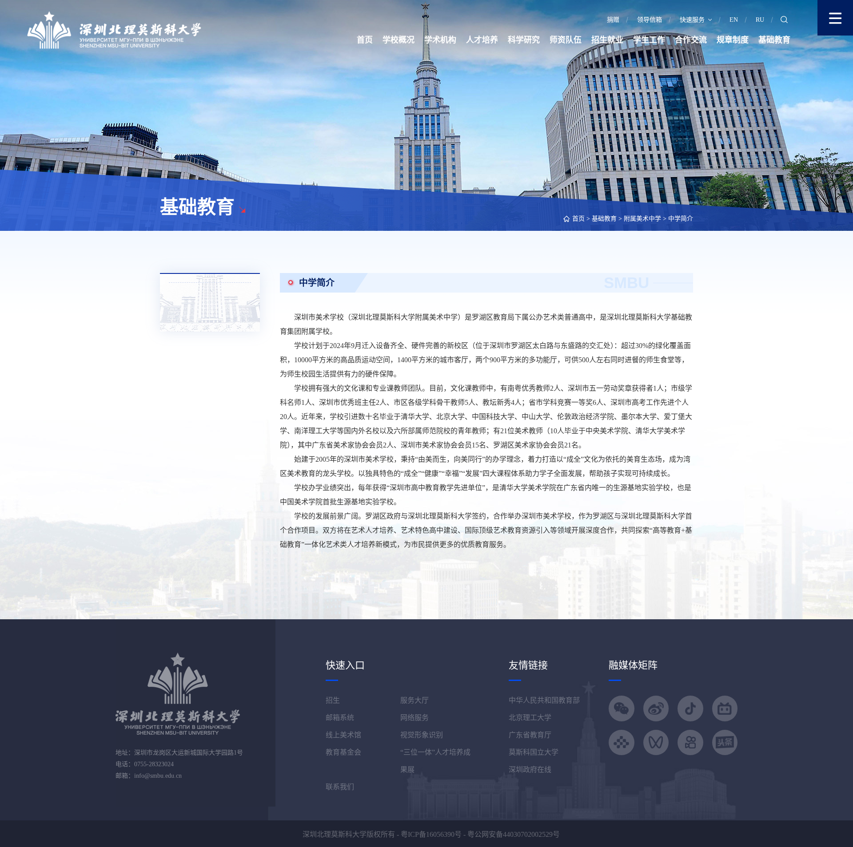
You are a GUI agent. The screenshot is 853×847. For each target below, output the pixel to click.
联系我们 (340, 787)
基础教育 (774, 40)
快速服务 (692, 19)
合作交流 (691, 40)
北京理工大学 (530, 717)
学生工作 (649, 40)
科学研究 (524, 40)
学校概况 (399, 40)
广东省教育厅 (530, 735)
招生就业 (607, 40)
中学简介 (680, 218)
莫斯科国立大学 (533, 752)
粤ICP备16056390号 (431, 834)
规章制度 (733, 40)
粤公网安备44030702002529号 (513, 834)
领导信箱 (649, 19)
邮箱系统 (340, 717)
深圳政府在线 (530, 769)
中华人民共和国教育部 (544, 700)
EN (733, 19)
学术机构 (440, 40)
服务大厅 (414, 700)
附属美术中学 (642, 218)
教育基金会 (343, 752)
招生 (333, 700)
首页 (365, 40)
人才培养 (482, 40)
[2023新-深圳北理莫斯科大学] (114, 29)
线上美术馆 (343, 735)
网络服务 (414, 717)
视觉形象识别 (421, 735)
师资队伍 (566, 40)
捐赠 (613, 19)
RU (760, 19)
